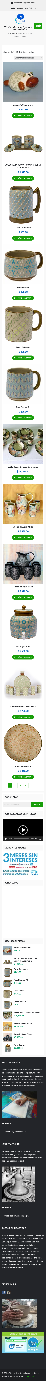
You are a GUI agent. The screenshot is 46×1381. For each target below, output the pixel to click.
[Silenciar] (36, 839)
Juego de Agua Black (23, 587)
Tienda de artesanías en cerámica (20, 28)
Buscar (37, 804)
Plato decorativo (23, 766)
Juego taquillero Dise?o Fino (23, 706)
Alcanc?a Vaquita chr (23, 105)
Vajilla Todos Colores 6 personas (23, 467)
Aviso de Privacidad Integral (16, 1216)
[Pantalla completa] (40, 839)
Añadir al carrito (25, 115)
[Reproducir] (6, 839)
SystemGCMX (29, 1376)
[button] (23, 830)
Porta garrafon (23, 646)
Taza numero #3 (23, 287)
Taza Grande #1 (23, 407)
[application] (23, 830)
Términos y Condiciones (15, 1132)
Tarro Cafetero (23, 347)
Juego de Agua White (23, 527)
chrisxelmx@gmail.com (24, 3)
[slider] (21, 838)
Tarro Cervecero (23, 227)
